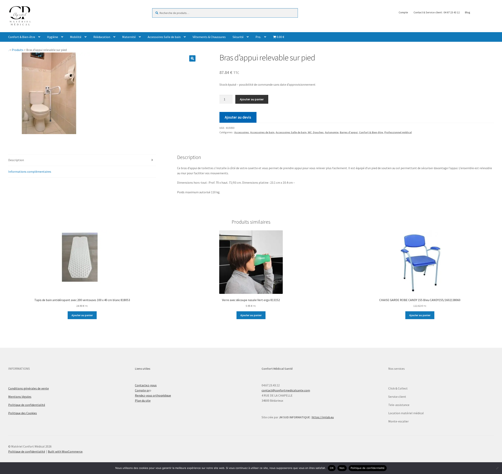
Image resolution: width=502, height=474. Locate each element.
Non (342, 467)
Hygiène (52, 37)
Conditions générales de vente (28, 388)
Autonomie (331, 132)
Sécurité (238, 37)
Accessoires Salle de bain (164, 37)
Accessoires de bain (262, 132)
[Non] (497, 468)
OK (332, 467)
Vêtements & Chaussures (209, 37)
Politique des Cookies (22, 413)
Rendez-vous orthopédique (153, 395)
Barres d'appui (349, 132)
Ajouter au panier (252, 99)
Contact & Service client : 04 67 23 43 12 (437, 12)
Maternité (129, 37)
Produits (17, 50)
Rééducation (101, 37)
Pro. (258, 37)
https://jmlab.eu (323, 417)
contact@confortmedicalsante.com (286, 390)
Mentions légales (19, 397)
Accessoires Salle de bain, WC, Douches (300, 132)
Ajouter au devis (238, 117)
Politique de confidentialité (26, 405)
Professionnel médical (398, 132)
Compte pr (142, 390)
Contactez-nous (146, 385)
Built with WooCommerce (65, 451)
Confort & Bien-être (21, 37)
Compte (403, 12)
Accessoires (241, 132)
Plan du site (143, 400)
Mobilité (75, 37)
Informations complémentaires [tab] (29, 171)
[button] (192, 58)
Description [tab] (16, 160)
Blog (467, 12)
